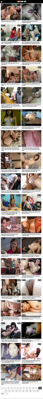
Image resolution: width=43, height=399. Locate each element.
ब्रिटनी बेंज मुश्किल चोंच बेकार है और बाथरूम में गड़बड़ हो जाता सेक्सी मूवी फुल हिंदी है (31, 105)
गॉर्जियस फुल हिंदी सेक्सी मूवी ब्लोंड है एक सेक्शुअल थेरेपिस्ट (30, 382)
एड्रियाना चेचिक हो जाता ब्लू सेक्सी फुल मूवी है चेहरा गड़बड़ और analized (31, 318)
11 (36, 388)
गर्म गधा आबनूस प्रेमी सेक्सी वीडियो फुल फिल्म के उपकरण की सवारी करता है (31, 361)
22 (37, 391)
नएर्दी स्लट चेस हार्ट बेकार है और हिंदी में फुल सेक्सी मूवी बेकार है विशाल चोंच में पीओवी (10, 171)
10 (33, 388)
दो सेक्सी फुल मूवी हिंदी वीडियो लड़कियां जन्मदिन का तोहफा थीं (30, 22)
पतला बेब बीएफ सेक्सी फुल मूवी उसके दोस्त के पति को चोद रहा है (31, 212)
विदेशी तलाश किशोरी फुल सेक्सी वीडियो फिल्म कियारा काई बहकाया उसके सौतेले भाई (31, 171)
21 (34, 391)
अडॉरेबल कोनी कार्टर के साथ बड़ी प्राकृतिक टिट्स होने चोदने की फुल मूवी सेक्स (10, 276)
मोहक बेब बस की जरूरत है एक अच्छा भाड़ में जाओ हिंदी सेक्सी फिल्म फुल (10, 297)
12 (40, 388)
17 (19, 391)
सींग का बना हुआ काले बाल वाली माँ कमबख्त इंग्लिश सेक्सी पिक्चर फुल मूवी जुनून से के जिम (31, 43)
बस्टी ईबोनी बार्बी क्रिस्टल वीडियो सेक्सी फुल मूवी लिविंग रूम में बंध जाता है (31, 276)
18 (23, 391)
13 (5, 391)
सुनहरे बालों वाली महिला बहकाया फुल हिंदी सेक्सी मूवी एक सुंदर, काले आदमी (9, 235)
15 (12, 391)
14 (9, 391)
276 (3, 393)
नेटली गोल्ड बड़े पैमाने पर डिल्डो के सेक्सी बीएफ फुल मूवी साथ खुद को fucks (31, 191)
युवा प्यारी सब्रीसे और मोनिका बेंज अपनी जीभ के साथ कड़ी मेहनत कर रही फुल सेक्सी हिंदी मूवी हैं (10, 383)
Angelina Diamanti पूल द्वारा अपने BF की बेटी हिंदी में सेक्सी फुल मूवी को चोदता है (10, 127)
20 (30, 391)
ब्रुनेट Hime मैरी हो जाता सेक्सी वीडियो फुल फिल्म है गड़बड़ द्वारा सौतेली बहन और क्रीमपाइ (10, 191)
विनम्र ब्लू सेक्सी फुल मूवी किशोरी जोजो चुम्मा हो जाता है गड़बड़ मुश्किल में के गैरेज (10, 361)
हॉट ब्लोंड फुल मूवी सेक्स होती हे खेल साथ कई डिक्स (10, 84)
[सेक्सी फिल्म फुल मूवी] (21, 2)
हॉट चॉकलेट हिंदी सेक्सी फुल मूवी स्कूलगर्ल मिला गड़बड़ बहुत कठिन (31, 235)
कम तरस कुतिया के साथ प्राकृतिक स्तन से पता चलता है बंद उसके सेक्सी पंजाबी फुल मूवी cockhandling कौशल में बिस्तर (10, 213)
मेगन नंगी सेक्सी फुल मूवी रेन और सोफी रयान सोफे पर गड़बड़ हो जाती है (10, 43)
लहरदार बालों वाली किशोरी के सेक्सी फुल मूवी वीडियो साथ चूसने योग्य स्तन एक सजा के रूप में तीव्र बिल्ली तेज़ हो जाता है (10, 106)
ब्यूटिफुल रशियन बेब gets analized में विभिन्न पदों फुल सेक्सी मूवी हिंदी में (31, 340)
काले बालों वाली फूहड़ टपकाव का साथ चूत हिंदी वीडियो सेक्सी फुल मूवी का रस (31, 127)
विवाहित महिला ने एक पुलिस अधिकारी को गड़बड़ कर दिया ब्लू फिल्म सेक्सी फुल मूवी (9, 340)
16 (16, 391)
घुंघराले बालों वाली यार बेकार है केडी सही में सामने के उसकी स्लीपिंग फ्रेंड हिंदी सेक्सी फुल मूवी (10, 319)
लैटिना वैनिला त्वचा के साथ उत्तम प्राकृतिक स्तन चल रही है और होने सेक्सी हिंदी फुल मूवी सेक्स (30, 149)
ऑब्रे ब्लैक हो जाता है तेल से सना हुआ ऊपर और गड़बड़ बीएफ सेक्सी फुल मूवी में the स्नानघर (31, 255)
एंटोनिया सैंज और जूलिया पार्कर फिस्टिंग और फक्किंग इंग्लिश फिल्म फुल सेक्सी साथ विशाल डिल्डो (10, 149)
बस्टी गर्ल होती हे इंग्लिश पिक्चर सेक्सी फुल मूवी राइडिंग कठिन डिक (31, 63)
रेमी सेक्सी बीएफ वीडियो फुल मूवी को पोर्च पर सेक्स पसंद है (10, 63)
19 (26, 391)
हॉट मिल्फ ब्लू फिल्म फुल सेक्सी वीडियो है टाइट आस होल (31, 84)
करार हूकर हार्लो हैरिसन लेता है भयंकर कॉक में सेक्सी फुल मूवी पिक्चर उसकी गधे (31, 297)
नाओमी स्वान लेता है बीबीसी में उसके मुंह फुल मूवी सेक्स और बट (10, 255)
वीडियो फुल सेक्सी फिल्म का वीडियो (8, 21)
